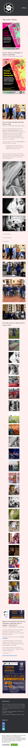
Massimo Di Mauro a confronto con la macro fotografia (13, 704)
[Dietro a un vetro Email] (3, 729)
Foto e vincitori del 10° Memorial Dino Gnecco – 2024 (13, 714)
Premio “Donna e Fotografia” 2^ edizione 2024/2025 (13, 54)
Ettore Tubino (20, 56)
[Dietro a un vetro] (8, 8)
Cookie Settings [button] (6, 744)
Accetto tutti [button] (14, 744)
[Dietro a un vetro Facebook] (3, 723)
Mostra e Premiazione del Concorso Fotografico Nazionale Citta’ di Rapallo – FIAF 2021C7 (14, 623)
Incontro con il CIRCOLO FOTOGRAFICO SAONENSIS (13, 706)
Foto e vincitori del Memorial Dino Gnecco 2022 (13, 123)
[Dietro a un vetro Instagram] (3, 726)
